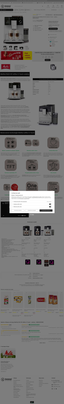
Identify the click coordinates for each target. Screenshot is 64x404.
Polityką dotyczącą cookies (37, 196)
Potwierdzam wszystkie (46, 210)
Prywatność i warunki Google (24, 198)
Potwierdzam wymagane (32, 210)
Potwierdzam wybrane (18, 210)
